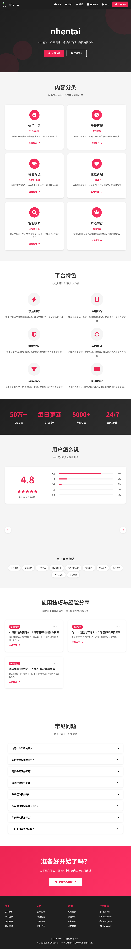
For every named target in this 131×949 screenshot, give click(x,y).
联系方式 (9, 916)
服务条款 (72, 916)
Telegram (107, 921)
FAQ (106, 4)
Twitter (106, 911)
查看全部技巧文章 (67, 697)
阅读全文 (13, 644)
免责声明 (72, 926)
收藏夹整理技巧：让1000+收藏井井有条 (32, 669)
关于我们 (9, 911)
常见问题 (9, 921)
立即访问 (122, 4)
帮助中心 (41, 921)
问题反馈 (41, 916)
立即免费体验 (66, 881)
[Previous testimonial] (8, 530)
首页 (59, 4)
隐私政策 (72, 911)
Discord (107, 926)
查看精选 (33, 142)
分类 (70, 4)
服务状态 (41, 926)
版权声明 (72, 921)
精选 (81, 4)
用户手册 (9, 926)
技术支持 (41, 911)
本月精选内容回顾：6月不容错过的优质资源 (34, 632)
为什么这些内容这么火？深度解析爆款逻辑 (96, 632)
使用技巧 (94, 4)
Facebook (107, 916)
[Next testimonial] (123, 530)
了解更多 (78, 53)
